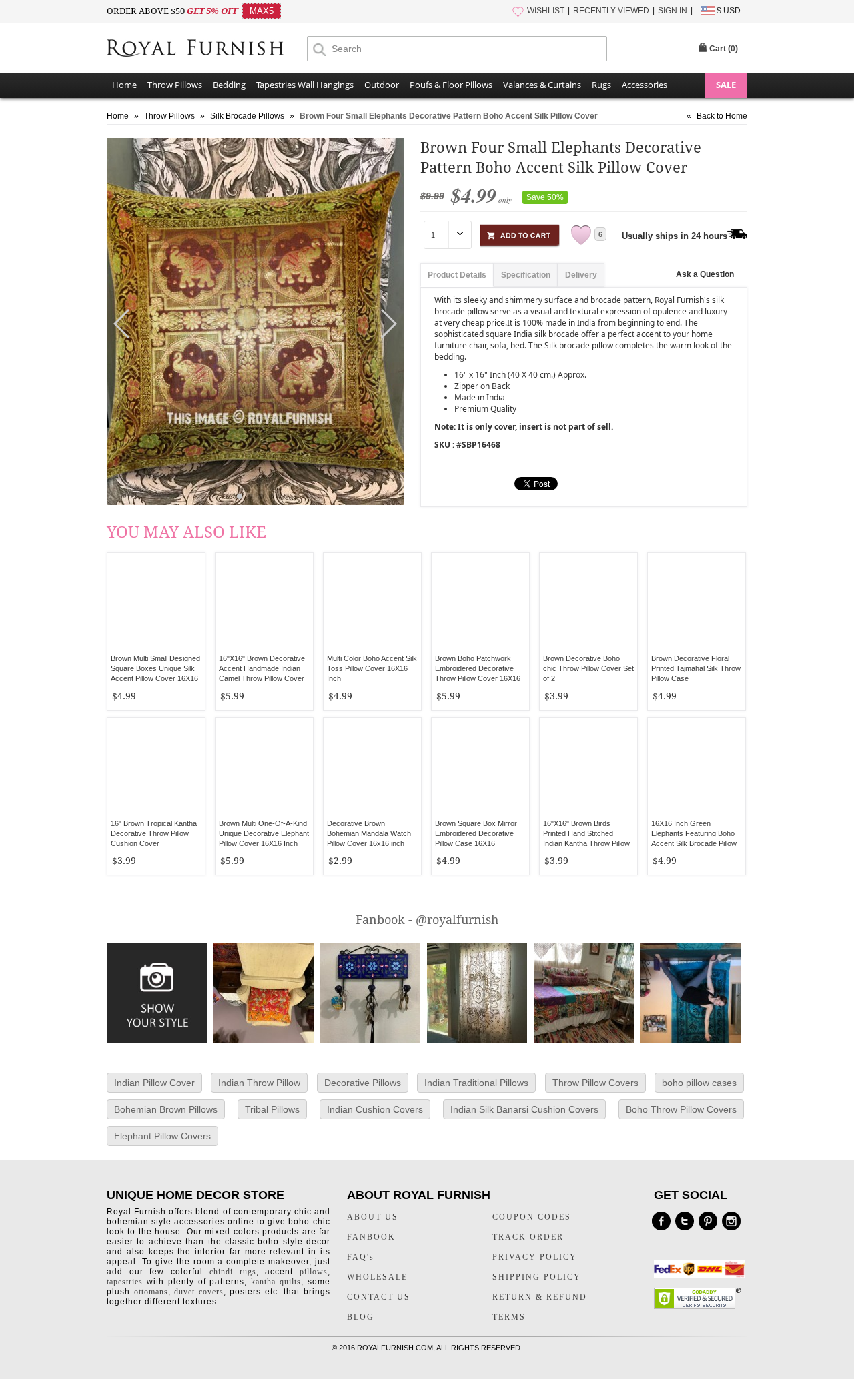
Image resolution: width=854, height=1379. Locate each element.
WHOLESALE (377, 1277)
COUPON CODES (531, 1217)
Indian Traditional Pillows (476, 1082)
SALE (726, 85)
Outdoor (381, 85)
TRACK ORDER (528, 1237)
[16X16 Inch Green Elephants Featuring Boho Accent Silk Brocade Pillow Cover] (696, 767)
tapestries (125, 1281)
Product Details (457, 275)
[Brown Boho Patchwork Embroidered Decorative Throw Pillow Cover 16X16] (480, 602)
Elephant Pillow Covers (162, 1136)
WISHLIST (545, 10)
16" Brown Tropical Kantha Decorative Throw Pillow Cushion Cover (154, 833)
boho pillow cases (699, 1082)
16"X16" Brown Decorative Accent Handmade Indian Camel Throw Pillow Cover (262, 668)
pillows (314, 1271)
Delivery (581, 275)
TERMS (509, 1317)
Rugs (601, 85)
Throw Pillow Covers (595, 1082)
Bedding (229, 85)
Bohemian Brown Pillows (166, 1109)
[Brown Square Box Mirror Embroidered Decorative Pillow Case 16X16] (480, 767)
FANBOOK (371, 1237)
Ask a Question (705, 274)
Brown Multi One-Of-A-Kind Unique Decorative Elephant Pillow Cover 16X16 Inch (264, 833)
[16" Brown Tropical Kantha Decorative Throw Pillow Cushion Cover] (156, 767)
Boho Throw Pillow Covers (681, 1109)
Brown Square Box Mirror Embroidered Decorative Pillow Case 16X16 (476, 833)
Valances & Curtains (542, 85)
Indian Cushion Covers (375, 1109)
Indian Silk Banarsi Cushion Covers (524, 1109)
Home (124, 85)
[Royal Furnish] (207, 49)
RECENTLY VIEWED (611, 10)
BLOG (360, 1317)
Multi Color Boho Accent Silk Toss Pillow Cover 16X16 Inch (372, 668)
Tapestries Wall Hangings (305, 85)
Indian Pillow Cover (154, 1082)
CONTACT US (378, 1297)
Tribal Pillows (272, 1109)
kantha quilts (276, 1281)
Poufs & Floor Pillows (451, 85)
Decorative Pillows (362, 1082)
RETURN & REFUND (539, 1297)
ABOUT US (372, 1217)
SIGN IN (672, 10)
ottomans (151, 1291)
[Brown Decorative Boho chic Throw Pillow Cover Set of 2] (588, 602)
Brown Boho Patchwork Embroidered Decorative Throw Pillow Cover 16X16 (477, 668)
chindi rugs (232, 1271)
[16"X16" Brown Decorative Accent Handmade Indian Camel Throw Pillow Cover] (264, 602)
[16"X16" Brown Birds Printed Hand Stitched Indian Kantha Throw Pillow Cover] (588, 767)
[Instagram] (731, 1221)
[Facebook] (661, 1221)
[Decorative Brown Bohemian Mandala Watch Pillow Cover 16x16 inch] (372, 767)
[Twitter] (684, 1221)
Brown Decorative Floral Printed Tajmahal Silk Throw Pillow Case (696, 668)
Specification (525, 275)
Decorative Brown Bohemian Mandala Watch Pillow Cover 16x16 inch (369, 833)
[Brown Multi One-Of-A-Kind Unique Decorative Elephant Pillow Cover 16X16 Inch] (264, 767)
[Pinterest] (708, 1221)
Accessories (644, 85)
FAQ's (360, 1257)
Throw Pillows (174, 85)
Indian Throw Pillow (259, 1082)
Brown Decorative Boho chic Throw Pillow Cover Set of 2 (588, 668)
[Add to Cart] (520, 233)
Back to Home (722, 116)
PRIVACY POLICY (534, 1257)
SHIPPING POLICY (536, 1277)
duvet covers (199, 1291)
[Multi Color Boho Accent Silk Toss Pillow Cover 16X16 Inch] (372, 602)
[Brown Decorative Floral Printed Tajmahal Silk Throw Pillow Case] (696, 602)
